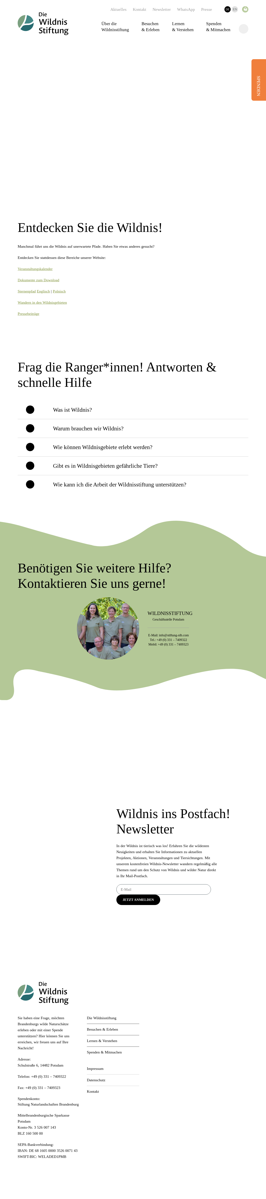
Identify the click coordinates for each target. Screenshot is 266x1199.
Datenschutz (96, 1080)
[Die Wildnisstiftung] (43, 23)
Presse (206, 9)
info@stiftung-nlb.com (174, 635)
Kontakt (139, 9)
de (228, 9)
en (235, 9)
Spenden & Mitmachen (218, 26)
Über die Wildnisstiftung (115, 26)
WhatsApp (186, 9)
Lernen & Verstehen (183, 26)
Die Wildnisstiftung (101, 1018)
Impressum (95, 1069)
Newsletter (162, 9)
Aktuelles (118, 9)
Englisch (43, 291)
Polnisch (59, 291)
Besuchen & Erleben (151, 26)
